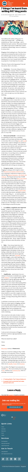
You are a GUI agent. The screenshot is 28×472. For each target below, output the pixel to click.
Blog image (4, 348)
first (20, 141)
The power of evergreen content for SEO (14, 171)
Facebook (22, 364)
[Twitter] (3, 459)
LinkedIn (10, 364)
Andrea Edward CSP (9, 14)
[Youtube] (15, 459)
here (7, 369)
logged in (11, 395)
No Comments (14, 16)
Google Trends (22, 190)
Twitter (15, 364)
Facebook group (16, 370)
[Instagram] (19, 459)
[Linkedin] (11, 459)
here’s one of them (21, 178)
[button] (24, 3)
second (24, 141)
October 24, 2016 (21, 14)
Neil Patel (17, 255)
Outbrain (7, 277)
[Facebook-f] (7, 459)
